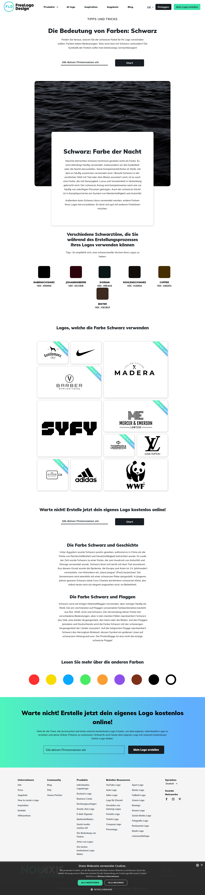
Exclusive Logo (84, 793)
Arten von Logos (85, 841)
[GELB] (51, 679)
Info (19, 785)
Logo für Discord (114, 800)
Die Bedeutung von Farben (86, 835)
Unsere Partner (54, 795)
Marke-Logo (138, 790)
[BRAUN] (136, 679)
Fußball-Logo (138, 795)
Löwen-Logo (138, 800)
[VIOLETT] (119, 679)
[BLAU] (68, 679)
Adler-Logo (111, 795)
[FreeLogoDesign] (23, 7)
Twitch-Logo (112, 819)
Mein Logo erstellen (187, 6)
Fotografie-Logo (140, 820)
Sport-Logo (137, 785)
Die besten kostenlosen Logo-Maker (86, 850)
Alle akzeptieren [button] (90, 882)
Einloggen (163, 6)
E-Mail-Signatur (85, 814)
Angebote (112, 6)
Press (20, 790)
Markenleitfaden (85, 819)
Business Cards (84, 798)
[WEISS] (171, 679)
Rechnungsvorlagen (86, 804)
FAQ (49, 790)
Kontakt (22, 810)
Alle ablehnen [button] (116, 882)
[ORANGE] (102, 679)
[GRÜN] (85, 679)
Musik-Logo (138, 831)
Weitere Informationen (108, 876)
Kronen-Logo (138, 810)
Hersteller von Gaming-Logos (113, 807)
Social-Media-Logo (141, 815)
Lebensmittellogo (140, 836)
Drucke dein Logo (85, 809)
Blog (130, 6)
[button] (102, 889)
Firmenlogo (111, 829)
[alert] (102, 878)
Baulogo (136, 805)
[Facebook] (168, 799)
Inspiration (91, 6)
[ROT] (34, 679)
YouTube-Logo (113, 785)
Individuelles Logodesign (83, 787)
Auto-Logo (111, 790)
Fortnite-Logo (113, 814)
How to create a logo (28, 800)
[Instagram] (175, 799)
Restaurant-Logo (140, 826)
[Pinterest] (181, 799)
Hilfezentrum (24, 815)
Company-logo (113, 824)
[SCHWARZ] (154, 679)
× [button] (201, 865)
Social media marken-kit (83, 826)
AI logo (71, 6)
